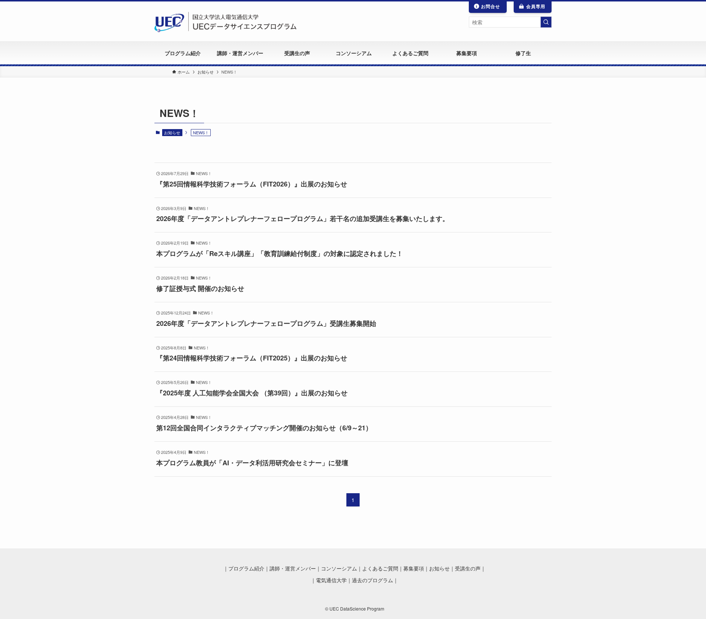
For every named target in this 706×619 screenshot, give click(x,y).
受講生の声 (468, 568)
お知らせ (172, 132)
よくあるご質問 (380, 568)
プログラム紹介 (246, 568)
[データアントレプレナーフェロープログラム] (225, 21)
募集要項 (413, 568)
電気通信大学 (331, 580)
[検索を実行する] (546, 22)
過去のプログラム (372, 580)
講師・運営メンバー (293, 568)
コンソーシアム (339, 568)
